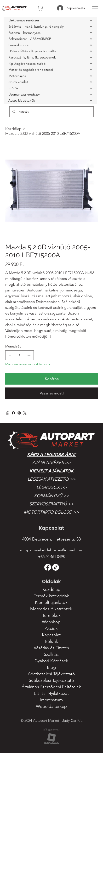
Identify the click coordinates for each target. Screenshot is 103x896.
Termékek (51, 615)
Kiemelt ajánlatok (51, 471)
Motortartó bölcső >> (51, 512)
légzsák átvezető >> (51, 479)
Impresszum (51, 700)
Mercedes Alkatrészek (51, 609)
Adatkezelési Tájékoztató (51, 674)
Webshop (51, 622)
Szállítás (51, 654)
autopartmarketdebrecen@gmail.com (51, 550)
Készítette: (51, 730)
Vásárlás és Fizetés (51, 648)
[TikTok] (55, 567)
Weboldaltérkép (51, 706)
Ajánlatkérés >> (51, 462)
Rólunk (51, 641)
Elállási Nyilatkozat (51, 693)
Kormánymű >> (51, 495)
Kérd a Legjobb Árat (51, 454)
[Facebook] (13, 413)
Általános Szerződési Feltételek (51, 687)
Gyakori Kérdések (51, 661)
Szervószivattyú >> (51, 504)
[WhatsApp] (7, 413)
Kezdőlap (51, 589)
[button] (41, 8)
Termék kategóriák (51, 596)
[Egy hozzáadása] (29, 355)
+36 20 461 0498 (51, 556)
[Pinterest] (19, 413)
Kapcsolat (51, 635)
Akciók (51, 628)
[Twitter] (25, 413)
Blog (51, 667)
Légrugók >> (51, 487)
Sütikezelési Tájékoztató (51, 680)
